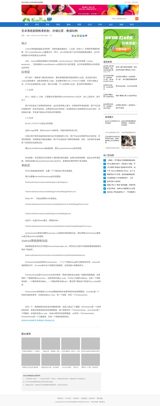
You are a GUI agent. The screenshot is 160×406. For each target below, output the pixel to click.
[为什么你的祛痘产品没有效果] (112, 123)
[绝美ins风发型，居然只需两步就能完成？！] (128, 146)
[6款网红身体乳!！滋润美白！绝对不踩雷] (108, 108)
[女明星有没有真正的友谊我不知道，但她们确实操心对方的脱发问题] (112, 142)
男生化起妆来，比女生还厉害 (126, 86)
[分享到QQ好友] (86, 36)
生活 (90, 25)
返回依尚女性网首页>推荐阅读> (33, 320)
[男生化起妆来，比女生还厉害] (108, 89)
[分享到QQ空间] (81, 36)
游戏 (121, 25)
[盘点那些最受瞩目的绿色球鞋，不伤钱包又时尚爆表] (128, 125)
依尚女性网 (94, 402)
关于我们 (68, 398)
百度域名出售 (49, 320)
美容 (58, 25)
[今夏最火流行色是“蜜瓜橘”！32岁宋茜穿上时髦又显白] (30, 365)
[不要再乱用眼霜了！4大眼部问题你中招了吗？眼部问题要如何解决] (30, 349)
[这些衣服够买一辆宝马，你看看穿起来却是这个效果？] (70, 349)
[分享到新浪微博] (75, 36)
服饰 (69, 25)
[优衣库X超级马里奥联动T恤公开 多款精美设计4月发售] (90, 349)
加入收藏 (127, 2)
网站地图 (135, 2)
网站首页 (60, 398)
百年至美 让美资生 (114, 181)
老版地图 (84, 398)
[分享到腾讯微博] (84, 36)
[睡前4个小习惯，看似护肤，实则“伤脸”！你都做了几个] (90, 365)
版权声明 (92, 398)
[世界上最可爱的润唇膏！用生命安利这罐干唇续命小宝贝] (108, 72)
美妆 (47, 25)
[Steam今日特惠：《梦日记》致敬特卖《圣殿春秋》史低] (70, 365)
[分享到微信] (78, 36)
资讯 (49, 19)
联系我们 (76, 398)
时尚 (100, 25)
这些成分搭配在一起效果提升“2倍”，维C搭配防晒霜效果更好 (126, 79)
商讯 (132, 25)
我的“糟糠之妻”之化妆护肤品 (126, 96)
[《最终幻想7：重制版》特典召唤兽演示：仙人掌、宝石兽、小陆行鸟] (50, 349)
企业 (111, 25)
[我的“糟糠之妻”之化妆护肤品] (108, 96)
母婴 (79, 25)
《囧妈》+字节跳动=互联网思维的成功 (121, 160)
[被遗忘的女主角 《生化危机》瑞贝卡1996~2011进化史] (50, 365)
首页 (26, 25)
